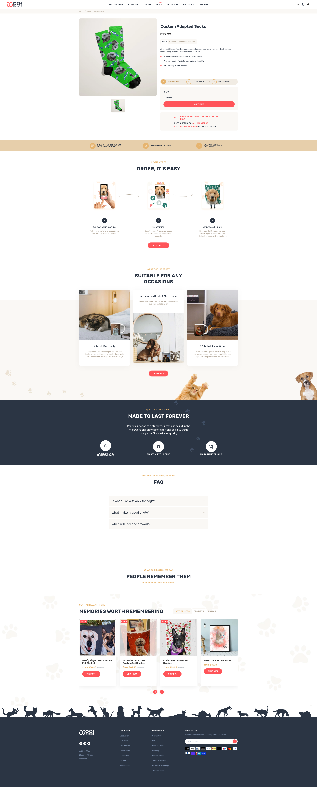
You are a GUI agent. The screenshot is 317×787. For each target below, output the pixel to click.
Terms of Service (159, 761)
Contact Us (156, 736)
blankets (133, 5)
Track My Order (158, 771)
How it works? (125, 746)
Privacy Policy (158, 756)
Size (166, 91)
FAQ (153, 741)
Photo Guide (125, 751)
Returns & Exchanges (161, 766)
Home (81, 11)
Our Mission (124, 756)
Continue (199, 104)
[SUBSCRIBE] (235, 741)
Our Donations (158, 746)
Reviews (123, 761)
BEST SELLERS (116, 5)
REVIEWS (204, 5)
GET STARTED (158, 245)
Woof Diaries (125, 766)
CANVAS (147, 5)
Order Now (158, 374)
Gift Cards (189, 5)
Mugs (159, 5)
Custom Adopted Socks (95, 11)
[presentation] (155, 692)
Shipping (155, 751)
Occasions (172, 5)
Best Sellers (124, 736)
